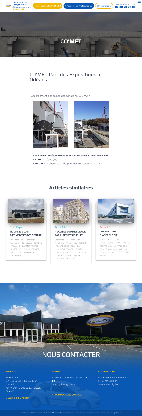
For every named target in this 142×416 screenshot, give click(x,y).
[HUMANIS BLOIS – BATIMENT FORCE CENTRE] (26, 210)
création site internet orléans (95, 413)
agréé (111, 413)
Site (108, 413)
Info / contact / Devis (125, 5)
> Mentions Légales (108, 384)
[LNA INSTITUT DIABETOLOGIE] (116, 210)
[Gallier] (8, 6)
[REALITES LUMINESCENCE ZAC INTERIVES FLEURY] (71, 210)
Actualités (60, 227)
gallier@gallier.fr (67, 384)
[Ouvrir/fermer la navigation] (139, 2)
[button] (32, 124)
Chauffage (16, 227)
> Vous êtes (48, 6)
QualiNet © (117, 413)
